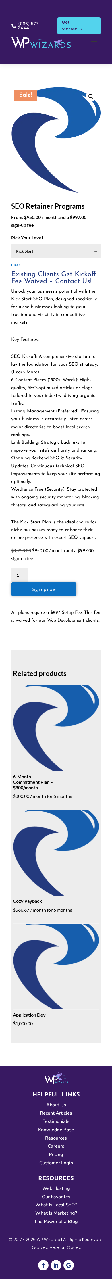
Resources (56, 1138)
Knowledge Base (56, 1130)
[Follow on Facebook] (43, 1265)
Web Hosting (56, 1188)
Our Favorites (56, 1197)
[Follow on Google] (68, 1265)
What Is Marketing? (56, 1213)
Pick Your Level (27, 237)
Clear (15, 265)
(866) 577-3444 (29, 26)
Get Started (70, 25)
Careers (56, 1146)
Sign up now (44, 589)
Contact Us (72, 281)
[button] (91, 96)
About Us (56, 1105)
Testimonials (56, 1121)
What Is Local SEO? (56, 1205)
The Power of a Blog (56, 1221)
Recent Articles (56, 1113)
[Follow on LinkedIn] (56, 1265)
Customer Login (56, 1163)
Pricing (56, 1154)
